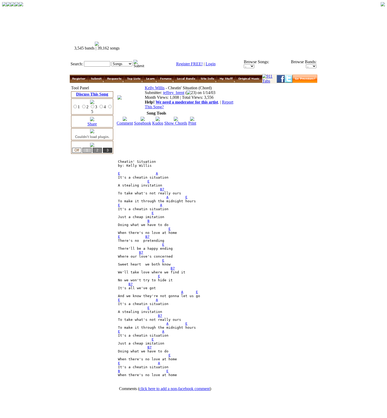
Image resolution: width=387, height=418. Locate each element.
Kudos (157, 123)
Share (92, 124)
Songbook (142, 123)
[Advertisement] (222, 46)
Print (192, 123)
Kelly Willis (155, 88)
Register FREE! (189, 64)
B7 (162, 189)
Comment (125, 123)
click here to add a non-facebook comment (174, 388)
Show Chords (175, 123)
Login (211, 64)
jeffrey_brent (173, 92)
